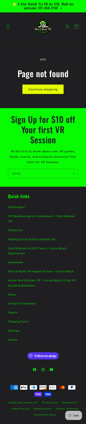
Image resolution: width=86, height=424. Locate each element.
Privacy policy (50, 402)
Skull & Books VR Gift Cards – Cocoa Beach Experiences (37, 251)
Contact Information (22, 303)
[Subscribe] (73, 173)
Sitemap (13, 330)
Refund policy (70, 402)
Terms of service (20, 408)
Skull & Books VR (27, 402)
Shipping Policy (18, 321)
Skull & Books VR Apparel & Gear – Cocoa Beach (41, 271)
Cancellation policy (45, 414)
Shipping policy (43, 408)
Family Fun (15, 230)
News (12, 294)
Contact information (67, 408)
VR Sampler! (16, 207)
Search (13, 312)
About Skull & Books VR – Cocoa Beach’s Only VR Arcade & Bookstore (42, 283)
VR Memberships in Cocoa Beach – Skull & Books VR (41, 218)
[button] (8, 26)
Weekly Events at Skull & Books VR (31, 239)
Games (13, 339)
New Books (15, 262)
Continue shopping (43, 89)
